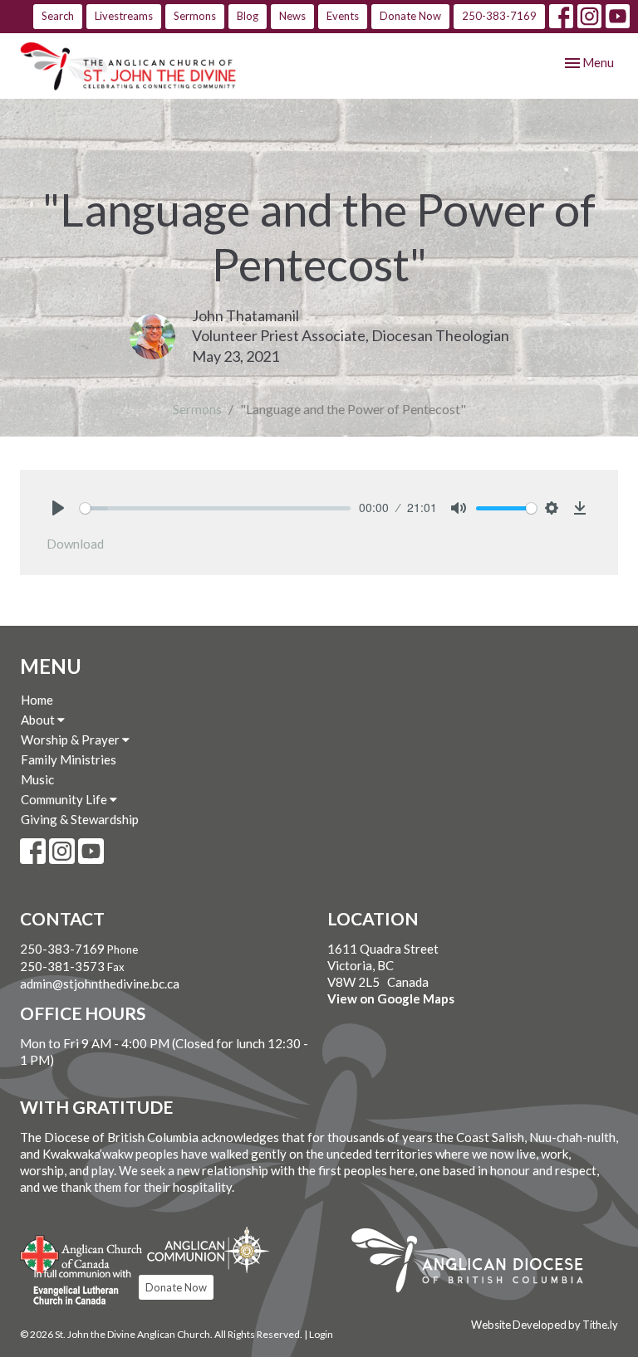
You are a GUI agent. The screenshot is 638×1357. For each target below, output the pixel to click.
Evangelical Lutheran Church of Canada (76, 1288)
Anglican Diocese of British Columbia (475, 1263)
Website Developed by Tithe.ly (544, 1324)
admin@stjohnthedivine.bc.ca (99, 983)
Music (37, 779)
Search (58, 15)
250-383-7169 (499, 15)
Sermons (195, 15)
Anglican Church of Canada (82, 1252)
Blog (247, 15)
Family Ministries (68, 759)
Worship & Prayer (71, 739)
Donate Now (410, 15)
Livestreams (124, 15)
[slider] (215, 508)
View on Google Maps (390, 998)
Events (342, 15)
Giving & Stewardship (80, 819)
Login (321, 1334)
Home (37, 699)
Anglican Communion (208, 1249)
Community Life (65, 799)
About (39, 719)
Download (75, 543)
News (292, 15)
